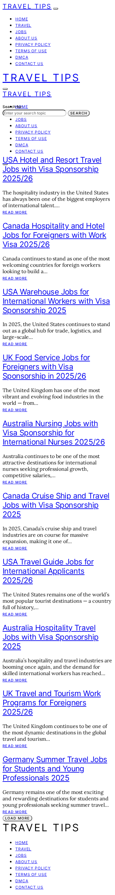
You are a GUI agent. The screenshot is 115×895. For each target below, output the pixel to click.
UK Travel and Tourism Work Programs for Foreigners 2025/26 (52, 703)
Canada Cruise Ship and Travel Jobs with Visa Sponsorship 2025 (56, 505)
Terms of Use (31, 50)
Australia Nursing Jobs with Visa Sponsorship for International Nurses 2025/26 (54, 433)
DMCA (21, 57)
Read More (15, 212)
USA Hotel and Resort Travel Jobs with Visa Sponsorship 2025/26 (52, 169)
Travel (23, 25)
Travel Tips (27, 6)
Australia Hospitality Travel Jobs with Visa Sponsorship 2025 (50, 637)
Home (21, 19)
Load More (17, 818)
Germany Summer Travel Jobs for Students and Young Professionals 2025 (55, 768)
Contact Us (29, 63)
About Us (26, 38)
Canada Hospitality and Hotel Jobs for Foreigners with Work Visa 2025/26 (54, 235)
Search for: (13, 106)
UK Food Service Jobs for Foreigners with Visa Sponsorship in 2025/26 (46, 367)
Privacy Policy (33, 44)
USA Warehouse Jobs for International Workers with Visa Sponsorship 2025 (56, 301)
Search (78, 113)
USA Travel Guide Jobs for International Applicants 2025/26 (48, 571)
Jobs (21, 31)
